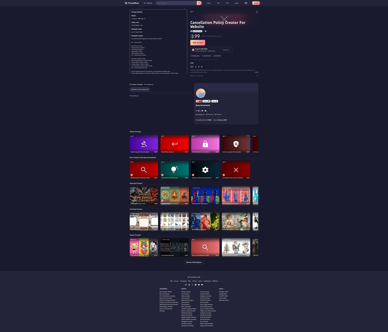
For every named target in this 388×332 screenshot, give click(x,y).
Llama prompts (204, 292)
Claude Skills (223, 294)
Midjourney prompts (187, 300)
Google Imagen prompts (188, 317)
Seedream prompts (206, 315)
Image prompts (186, 292)
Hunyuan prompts (205, 317)
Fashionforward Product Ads (199, 229)
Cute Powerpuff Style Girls (137, 255)
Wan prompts (204, 321)
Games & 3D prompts (166, 309)
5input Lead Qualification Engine (200, 255)
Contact (176, 281)
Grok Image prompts (206, 304)
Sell (227, 3)
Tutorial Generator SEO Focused (169, 178)
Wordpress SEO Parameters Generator (201, 178)
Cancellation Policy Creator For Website (233, 178)
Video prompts (185, 296)
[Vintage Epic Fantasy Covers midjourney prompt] (144, 195)
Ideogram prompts (205, 296)
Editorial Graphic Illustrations (200, 203)
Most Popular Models (166, 292)
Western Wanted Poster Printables (139, 229)
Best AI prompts (164, 294)
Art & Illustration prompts (167, 296)
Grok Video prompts (206, 306)
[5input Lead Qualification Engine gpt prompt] (205, 247)
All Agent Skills (223, 292)
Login (236, 3)
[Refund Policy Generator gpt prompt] (174, 144)
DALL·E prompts (186, 306)
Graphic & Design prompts (167, 300)
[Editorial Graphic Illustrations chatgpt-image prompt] (205, 195)
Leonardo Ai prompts (187, 326)
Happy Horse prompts (206, 326)
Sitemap (162, 311)
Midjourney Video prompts (208, 311)
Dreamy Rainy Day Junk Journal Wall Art (231, 229)
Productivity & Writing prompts (169, 302)
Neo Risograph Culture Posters (231, 203)
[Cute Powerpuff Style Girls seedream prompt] (144, 247)
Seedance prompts (205, 313)
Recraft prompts (205, 319)
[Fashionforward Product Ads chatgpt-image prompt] (205, 221)
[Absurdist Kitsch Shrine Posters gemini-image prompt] (174, 195)
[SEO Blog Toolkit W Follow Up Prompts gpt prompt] (144, 169)
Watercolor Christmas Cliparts (230, 255)
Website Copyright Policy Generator (140, 152)
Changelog (183, 281)
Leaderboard (207, 281)
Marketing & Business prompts (169, 304)
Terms (200, 281)
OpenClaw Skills (223, 300)
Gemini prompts (205, 298)
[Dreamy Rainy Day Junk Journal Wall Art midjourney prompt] (236, 221)
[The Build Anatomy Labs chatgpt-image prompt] (174, 247)
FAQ (171, 281)
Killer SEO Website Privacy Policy (200, 152)
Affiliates (215, 281)
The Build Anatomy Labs (167, 255)
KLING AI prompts (186, 313)
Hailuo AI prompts (186, 315)
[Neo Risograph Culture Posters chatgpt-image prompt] (236, 195)
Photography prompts (166, 306)
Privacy (194, 281)
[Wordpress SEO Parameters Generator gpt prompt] (205, 169)
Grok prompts (204, 302)
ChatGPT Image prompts (188, 309)
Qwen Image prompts (206, 323)
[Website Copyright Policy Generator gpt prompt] (144, 144)
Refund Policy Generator (167, 152)
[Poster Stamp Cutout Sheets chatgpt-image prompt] (174, 221)
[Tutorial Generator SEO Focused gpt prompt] (174, 169)
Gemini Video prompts (207, 309)
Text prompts (185, 294)
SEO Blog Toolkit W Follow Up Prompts (140, 178)
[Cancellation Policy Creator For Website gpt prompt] (236, 169)
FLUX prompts (185, 304)
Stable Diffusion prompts (188, 319)
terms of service (213, 59)
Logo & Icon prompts (166, 298)
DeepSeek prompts (186, 321)
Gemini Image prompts (188, 311)
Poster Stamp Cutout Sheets (168, 229)
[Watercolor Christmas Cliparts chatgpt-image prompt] (236, 247)
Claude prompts (205, 294)
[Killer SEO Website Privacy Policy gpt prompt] (205, 144)
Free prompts (185, 298)
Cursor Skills (223, 298)
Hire (218, 3)
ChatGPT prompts (186, 323)
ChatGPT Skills (223, 296)
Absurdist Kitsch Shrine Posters (169, 203)
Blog (189, 281)
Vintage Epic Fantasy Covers (138, 203)
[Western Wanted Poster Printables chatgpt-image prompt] (144, 221)
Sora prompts (185, 302)
